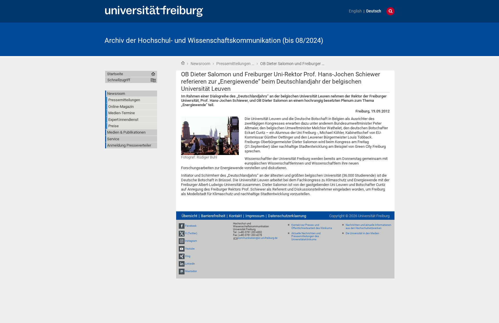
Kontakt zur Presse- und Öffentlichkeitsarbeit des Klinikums (311, 227)
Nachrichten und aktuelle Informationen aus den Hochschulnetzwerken (368, 227)
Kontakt (235, 216)
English (355, 11)
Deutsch (373, 11)
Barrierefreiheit (213, 216)
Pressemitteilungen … (235, 63)
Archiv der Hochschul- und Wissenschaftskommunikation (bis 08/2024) (214, 40)
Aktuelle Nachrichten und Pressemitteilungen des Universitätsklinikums (306, 236)
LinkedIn (190, 263)
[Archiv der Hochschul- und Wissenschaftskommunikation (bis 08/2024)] (366, 39)
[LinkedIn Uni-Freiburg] (182, 263)
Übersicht (189, 216)
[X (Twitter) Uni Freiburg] (182, 233)
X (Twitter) (191, 233)
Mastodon (191, 271)
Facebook (191, 225)
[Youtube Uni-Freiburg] (182, 248)
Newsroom (200, 63)
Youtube (190, 248)
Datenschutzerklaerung (287, 216)
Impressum (254, 216)
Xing (187, 256)
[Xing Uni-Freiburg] (182, 256)
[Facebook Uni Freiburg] (182, 225)
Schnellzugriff (118, 80)
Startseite (183, 63)
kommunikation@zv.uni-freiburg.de (258, 238)
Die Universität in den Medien (362, 233)
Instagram (191, 240)
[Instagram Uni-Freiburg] (182, 240)
